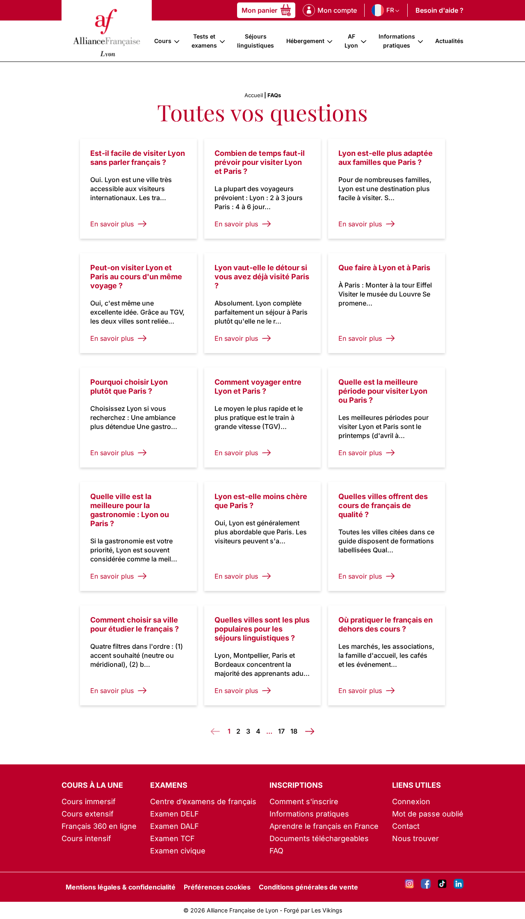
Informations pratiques (397, 41)
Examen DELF (174, 814)
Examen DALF (174, 826)
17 (281, 731)
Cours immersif (89, 801)
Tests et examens (204, 41)
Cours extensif (88, 814)
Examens (168, 785)
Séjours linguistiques (255, 41)
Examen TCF (172, 838)
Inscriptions (296, 785)
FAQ (276, 850)
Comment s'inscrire (303, 801)
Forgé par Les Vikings (313, 910)
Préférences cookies (217, 887)
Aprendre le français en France (324, 826)
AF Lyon (351, 41)
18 (293, 731)
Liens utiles (416, 785)
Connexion (411, 801)
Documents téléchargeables (319, 838)
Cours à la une (92, 785)
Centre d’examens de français (203, 801)
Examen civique (177, 850)
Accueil (253, 95)
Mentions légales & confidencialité (121, 887)
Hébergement (305, 40)
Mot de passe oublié (427, 814)
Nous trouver (415, 838)
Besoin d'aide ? (439, 10)
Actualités (449, 40)
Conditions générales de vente (308, 887)
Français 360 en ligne (99, 826)
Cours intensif (86, 838)
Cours (162, 40)
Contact (406, 826)
